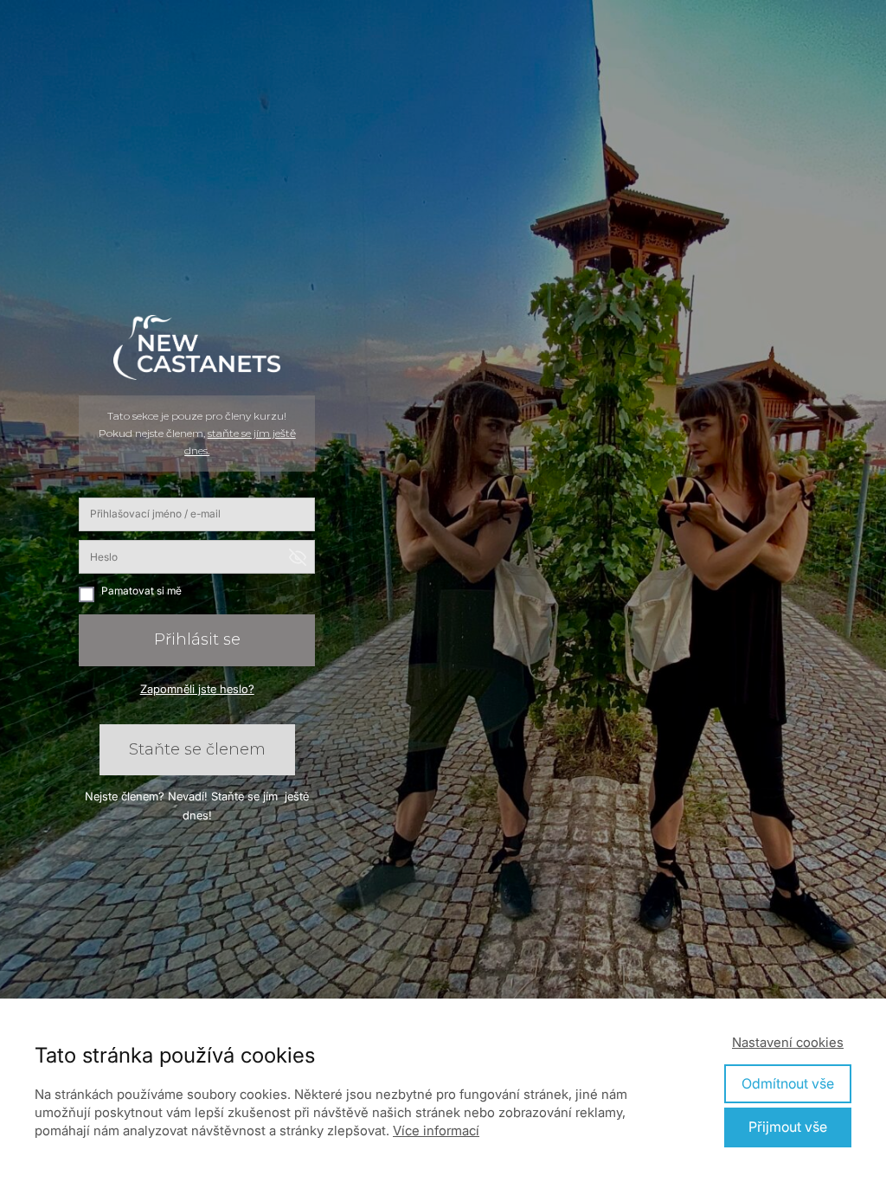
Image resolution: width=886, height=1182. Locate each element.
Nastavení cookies (788, 1042)
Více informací (436, 1130)
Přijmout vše (787, 1126)
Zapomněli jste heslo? (197, 689)
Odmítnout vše (788, 1083)
